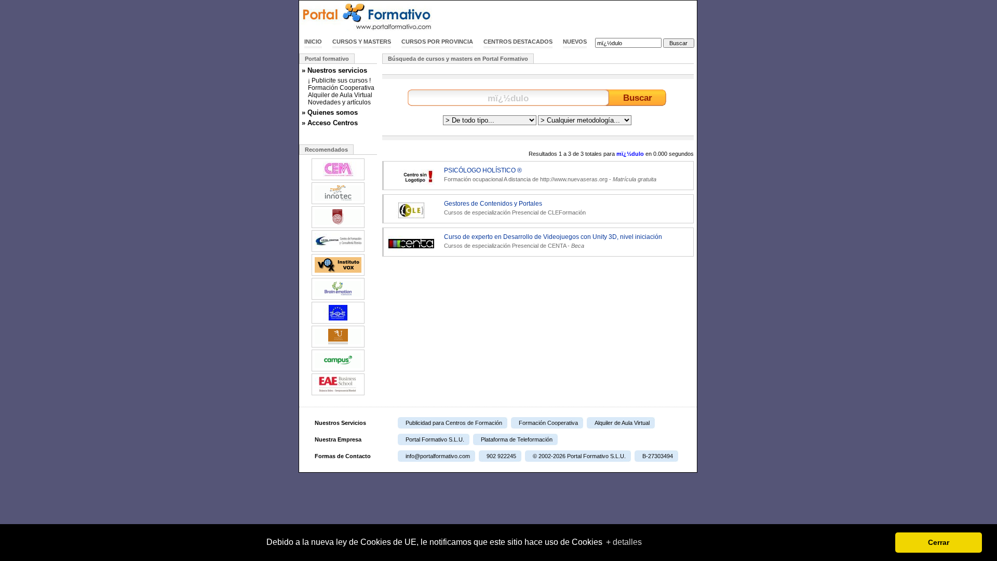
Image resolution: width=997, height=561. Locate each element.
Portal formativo (327, 59)
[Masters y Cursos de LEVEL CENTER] (338, 251)
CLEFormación (567, 212)
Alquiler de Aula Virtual (340, 95)
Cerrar (938, 542)
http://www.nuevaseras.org (574, 179)
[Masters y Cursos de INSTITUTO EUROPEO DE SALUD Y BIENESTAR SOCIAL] (338, 322)
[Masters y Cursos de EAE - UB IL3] (338, 394)
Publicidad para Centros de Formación (454, 423)
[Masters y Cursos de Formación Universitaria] (338, 346)
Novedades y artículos (339, 102)
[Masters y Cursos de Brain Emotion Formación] (338, 299)
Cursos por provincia (437, 41)
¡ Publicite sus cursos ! (339, 80)
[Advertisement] (575, 17)
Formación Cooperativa (341, 87)
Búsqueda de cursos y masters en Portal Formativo (458, 59)
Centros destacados (518, 41)
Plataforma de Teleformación (517, 439)
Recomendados (326, 149)
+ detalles (624, 542)
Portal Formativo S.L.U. (435, 439)
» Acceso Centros (330, 123)
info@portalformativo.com (438, 456)
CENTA (557, 246)
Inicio (313, 41)
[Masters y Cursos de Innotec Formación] (338, 203)
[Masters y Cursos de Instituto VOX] (338, 275)
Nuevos (575, 41)
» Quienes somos (330, 112)
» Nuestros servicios (334, 70)
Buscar (637, 97)
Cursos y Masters (361, 41)
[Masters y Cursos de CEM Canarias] (338, 179)
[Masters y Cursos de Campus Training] (338, 370)
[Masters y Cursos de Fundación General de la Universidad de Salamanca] (338, 227)
